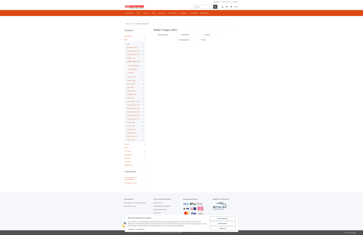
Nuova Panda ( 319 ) (133, 112)
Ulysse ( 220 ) (131, 140)
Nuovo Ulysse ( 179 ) (133, 119)
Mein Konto (226, 2)
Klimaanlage (185, 34)
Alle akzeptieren (223, 218)
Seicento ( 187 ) (132, 133)
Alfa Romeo (128, 36)
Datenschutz (141, 229)
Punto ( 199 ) (131, 126)
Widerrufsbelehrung (160, 209)
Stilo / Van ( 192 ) (132, 136)
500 (128, 44)
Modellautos (129, 165)
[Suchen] (215, 7)
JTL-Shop (353, 232)
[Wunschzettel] (227, 6)
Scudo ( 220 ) (131, 129)
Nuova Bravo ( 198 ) (133, 101)
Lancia (127, 144)
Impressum (131, 229)
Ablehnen (223, 228)
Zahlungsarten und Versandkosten (131, 178)
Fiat (126, 40)
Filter (126, 148)
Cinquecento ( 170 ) (133, 54)
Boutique (128, 158)
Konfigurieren (222, 223)
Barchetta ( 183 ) (132, 47)
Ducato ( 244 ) (131, 80)
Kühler (204, 40)
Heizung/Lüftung (163, 34)
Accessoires (128, 155)
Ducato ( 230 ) (131, 77)
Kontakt (235, 2)
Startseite (216, 2)
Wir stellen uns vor (131, 183)
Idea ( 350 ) (130, 87)
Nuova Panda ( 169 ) (133, 108)
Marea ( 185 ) (131, 91)
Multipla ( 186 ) (132, 94)
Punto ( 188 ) (131, 122)
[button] (222, 6)
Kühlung (207, 34)
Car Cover (128, 151)
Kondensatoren (184, 40)
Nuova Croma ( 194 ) (133, 105)
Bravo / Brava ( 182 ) (133, 51)
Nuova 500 (130, 98)
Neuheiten (128, 161)
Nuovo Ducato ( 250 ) (133, 115)
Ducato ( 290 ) (131, 84)
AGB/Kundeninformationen (162, 206)
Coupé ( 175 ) (131, 58)
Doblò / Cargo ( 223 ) (133, 61)
